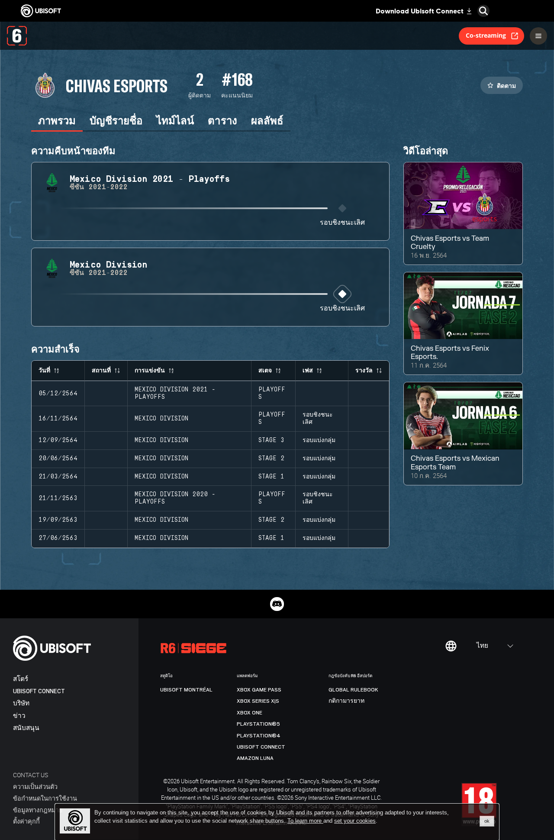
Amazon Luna (255, 758)
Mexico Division (161, 418)
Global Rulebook (353, 690)
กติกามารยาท (346, 701)
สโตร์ (20, 679)
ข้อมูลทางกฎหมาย (37, 810)
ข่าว (19, 716)
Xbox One (249, 713)
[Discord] (277, 604)
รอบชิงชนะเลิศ (342, 223)
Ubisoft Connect (39, 691)
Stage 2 (271, 458)
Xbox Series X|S (258, 701)
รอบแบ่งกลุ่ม (319, 440)
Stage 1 (271, 476)
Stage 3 (271, 440)
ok (487, 821)
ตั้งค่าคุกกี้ (26, 821)
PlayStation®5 (258, 724)
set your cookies (355, 821)
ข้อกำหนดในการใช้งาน (45, 798)
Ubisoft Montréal (186, 690)
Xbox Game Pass (259, 690)
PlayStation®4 (258, 736)
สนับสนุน (26, 728)
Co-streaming (486, 35)
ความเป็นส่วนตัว (35, 786)
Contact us (30, 775)
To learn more (305, 820)
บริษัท (21, 703)
